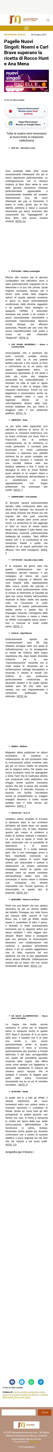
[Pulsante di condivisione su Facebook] (12, 1382)
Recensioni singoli (15, 34)
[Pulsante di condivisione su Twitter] (22, 1382)
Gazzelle (23, 1395)
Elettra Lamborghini (30, 1392)
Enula (5, 1395)
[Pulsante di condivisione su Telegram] (41, 1382)
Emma (42, 1392)
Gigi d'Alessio (33, 1395)
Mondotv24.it (29, 1447)
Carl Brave (17, 1392)
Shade (27, 1397)
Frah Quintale (13, 1395)
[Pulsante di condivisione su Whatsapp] (31, 1382)
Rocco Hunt (19, 1397)
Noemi (10, 1397)
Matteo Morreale (34, 1442)
